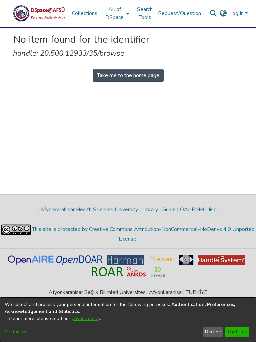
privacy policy (86, 318)
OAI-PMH (192, 209)
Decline (213, 332)
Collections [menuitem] (84, 13)
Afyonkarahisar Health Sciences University (89, 209)
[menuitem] (116, 13)
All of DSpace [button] (114, 13)
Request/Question (179, 13)
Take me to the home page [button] (128, 75)
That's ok (237, 332)
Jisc (212, 209)
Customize (15, 332)
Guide (169, 209)
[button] (39, 13)
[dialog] (128, 320)
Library (150, 209)
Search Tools (145, 13)
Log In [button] (237, 13)
